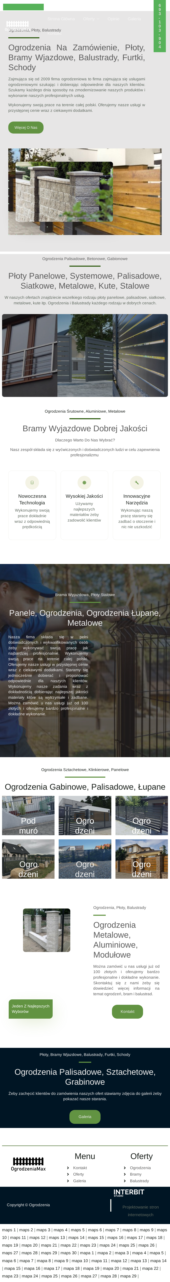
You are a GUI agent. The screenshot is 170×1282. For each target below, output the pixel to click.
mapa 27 (89, 1276)
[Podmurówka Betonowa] (28, 815)
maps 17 (135, 1237)
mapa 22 (150, 1268)
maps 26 (146, 1245)
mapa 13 (139, 1260)
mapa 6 (9, 1260)
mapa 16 (32, 1268)
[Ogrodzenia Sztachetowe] (141, 859)
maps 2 (26, 1230)
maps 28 (30, 1253)
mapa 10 (80, 1260)
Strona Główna (61, 19)
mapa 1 (87, 1253)
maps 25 (127, 1245)
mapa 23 (10, 1276)
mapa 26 (69, 1276)
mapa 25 (49, 1276)
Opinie (113, 19)
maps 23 (88, 1245)
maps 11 (18, 1237)
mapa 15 (12, 1268)
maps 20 (30, 1245)
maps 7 (112, 1230)
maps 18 (154, 1237)
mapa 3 (122, 1253)
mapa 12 (119, 1260)
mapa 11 (99, 1260)
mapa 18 (71, 1268)
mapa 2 (104, 1253)
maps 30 (68, 1253)
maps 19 (10, 1245)
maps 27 (10, 1253)
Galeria (134, 19)
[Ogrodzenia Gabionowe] (85, 859)
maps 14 (76, 1237)
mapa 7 (26, 1260)
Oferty (89, 19)
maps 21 (49, 1245)
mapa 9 (61, 1260)
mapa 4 (139, 1253)
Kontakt (54, 33)
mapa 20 (111, 1268)
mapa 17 (52, 1268)
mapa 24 (30, 1276)
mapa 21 (131, 1268)
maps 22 (68, 1245)
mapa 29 (128, 1276)
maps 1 (9, 1230)
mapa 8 (44, 1260)
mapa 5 (157, 1253)
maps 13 (57, 1237)
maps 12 (37, 1237)
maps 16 (115, 1237)
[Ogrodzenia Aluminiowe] (141, 815)
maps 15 (96, 1237)
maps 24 (107, 1245)
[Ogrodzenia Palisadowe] (85, 815)
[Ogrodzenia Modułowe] (28, 859)
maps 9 (146, 1230)
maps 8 (129, 1230)
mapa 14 (158, 1260)
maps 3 (43, 1230)
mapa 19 (91, 1268)
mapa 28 (109, 1276)
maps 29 (49, 1253)
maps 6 (95, 1230)
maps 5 (78, 1230)
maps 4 (60, 1230)
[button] (160, 26)
